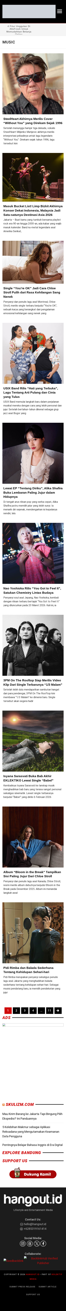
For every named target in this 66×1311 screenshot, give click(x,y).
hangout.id (32, 1274)
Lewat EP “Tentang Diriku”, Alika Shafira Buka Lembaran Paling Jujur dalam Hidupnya (33, 492)
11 (49, 1010)
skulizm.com (20, 1104)
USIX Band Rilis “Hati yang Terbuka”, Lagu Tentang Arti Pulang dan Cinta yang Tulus (30, 392)
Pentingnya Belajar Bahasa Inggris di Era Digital (32, 1145)
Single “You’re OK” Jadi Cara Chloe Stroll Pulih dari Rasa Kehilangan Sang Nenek (31, 292)
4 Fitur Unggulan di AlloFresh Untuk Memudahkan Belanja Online (18, 30)
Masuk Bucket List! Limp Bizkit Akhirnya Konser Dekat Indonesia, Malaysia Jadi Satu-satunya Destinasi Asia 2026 (33, 210)
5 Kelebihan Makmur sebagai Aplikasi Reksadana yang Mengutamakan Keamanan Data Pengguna (30, 1131)
